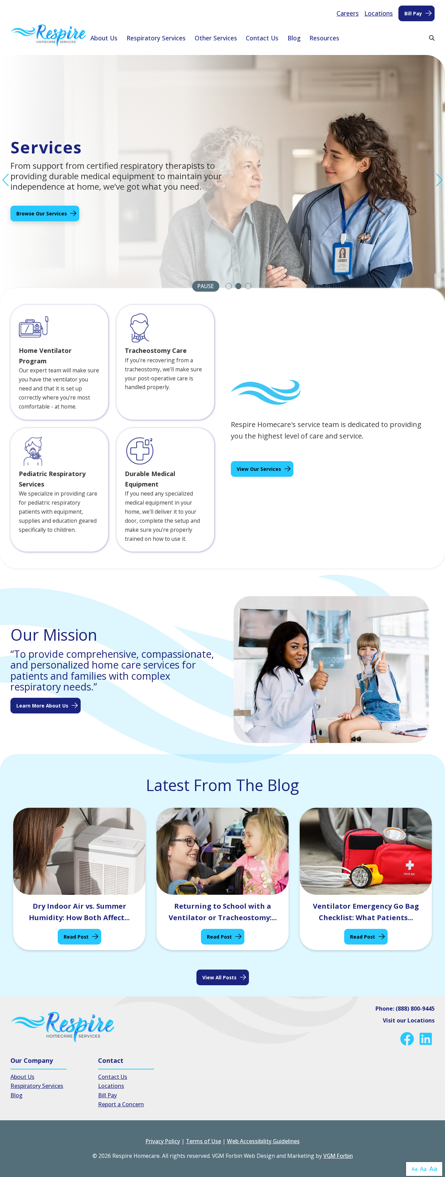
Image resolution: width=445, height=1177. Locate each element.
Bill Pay (413, 13)
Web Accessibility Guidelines (263, 1141)
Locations (378, 13)
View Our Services (259, 469)
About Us (104, 38)
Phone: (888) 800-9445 (405, 1008)
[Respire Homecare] (48, 35)
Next (439, 180)
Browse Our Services (41, 213)
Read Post (76, 936)
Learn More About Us (42, 705)
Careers (348, 13)
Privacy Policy (163, 1141)
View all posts (219, 977)
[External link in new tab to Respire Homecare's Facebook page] (408, 1038)
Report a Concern (121, 1104)
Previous (6, 180)
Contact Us (262, 38)
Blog (294, 38)
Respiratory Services (156, 38)
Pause (205, 286)
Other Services (216, 38)
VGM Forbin (338, 1156)
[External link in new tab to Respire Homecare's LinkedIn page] (427, 1038)
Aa (415, 1169)
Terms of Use (203, 1141)
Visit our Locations (409, 1020)
